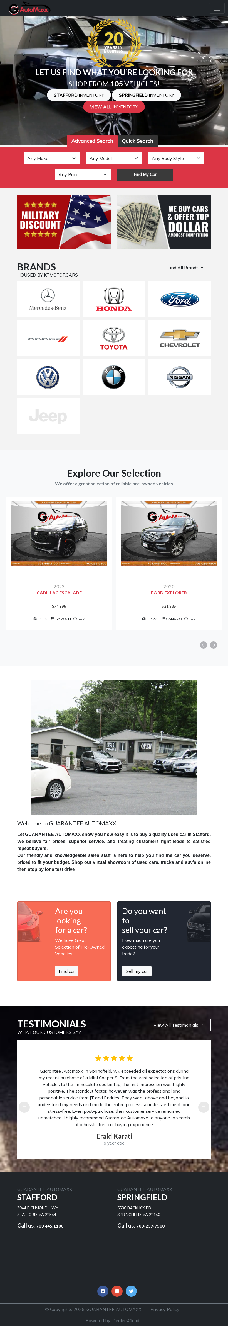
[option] (59, 563)
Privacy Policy (164, 1309)
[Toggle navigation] (217, 8)
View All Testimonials (176, 1025)
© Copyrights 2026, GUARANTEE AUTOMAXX (93, 1309)
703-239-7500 (150, 1225)
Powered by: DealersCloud (112, 1320)
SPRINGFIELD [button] (146, 95)
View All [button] (114, 107)
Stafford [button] (79, 95)
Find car (67, 971)
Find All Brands (183, 267)
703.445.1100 (49, 1225)
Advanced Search (92, 141)
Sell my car (137, 971)
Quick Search (137, 141)
